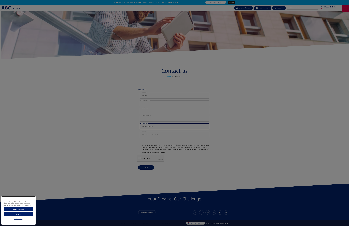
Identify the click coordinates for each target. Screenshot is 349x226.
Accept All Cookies (18, 209)
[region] (18, 210)
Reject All (18, 214)
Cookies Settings (18, 219)
